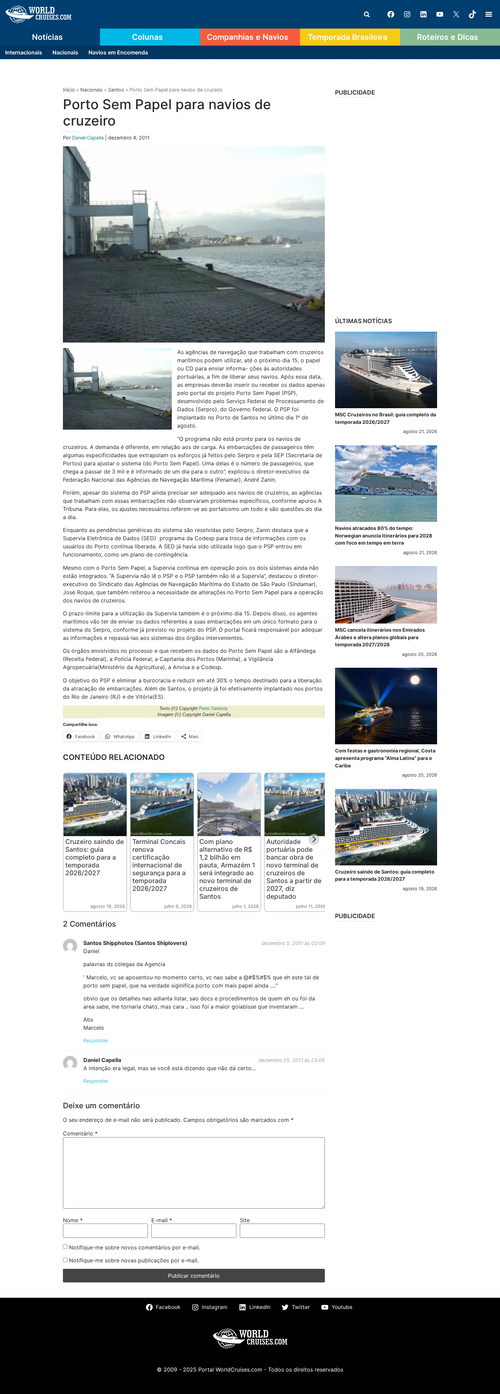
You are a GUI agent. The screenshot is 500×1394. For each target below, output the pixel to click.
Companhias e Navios (247, 37)
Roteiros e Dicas (447, 37)
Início (69, 90)
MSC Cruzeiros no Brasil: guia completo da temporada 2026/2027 (385, 418)
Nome (73, 1220)
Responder (95, 1040)
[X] (456, 14)
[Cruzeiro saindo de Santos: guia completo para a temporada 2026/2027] (386, 827)
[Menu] (489, 14)
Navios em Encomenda (118, 52)
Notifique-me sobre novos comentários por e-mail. (134, 1247)
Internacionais (23, 52)
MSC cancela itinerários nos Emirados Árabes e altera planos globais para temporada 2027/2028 (380, 637)
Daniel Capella (88, 137)
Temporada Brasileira (347, 37)
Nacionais (65, 52)
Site (245, 1220)
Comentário (80, 1133)
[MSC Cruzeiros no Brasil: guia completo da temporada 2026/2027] (386, 370)
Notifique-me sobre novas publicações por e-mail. (134, 1260)
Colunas (147, 37)
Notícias (47, 37)
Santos (116, 90)
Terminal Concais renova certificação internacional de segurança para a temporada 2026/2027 (159, 865)
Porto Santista (213, 708)
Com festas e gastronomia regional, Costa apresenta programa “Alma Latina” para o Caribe (385, 758)
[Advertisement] (386, 205)
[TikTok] (472, 14)
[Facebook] (391, 14)
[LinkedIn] (423, 14)
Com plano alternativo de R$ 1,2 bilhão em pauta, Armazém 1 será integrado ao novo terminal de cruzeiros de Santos (227, 868)
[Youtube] (440, 14)
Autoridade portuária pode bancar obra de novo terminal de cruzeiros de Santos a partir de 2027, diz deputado (293, 868)
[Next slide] (314, 839)
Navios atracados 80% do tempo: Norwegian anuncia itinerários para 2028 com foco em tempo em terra (383, 535)
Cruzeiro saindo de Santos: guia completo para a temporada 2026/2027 (94, 857)
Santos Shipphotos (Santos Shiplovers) (135, 943)
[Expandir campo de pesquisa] (367, 14)
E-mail (161, 1220)
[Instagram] (407, 14)
